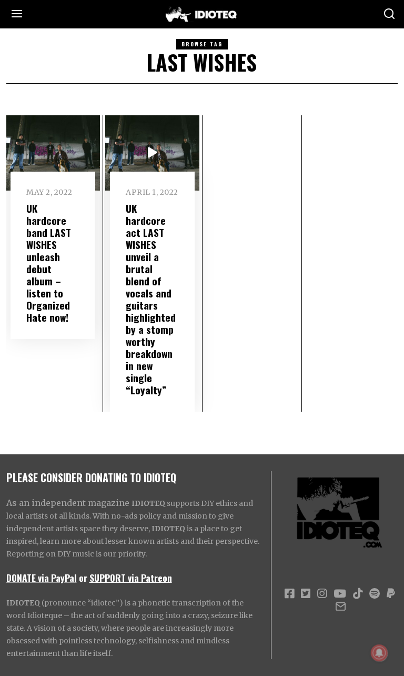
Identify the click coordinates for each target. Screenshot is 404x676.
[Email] (340, 606)
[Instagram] (322, 594)
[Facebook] (289, 594)
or (83, 577)
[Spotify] (374, 594)
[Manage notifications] (379, 652)
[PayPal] (391, 594)
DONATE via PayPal (41, 577)
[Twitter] (305, 594)
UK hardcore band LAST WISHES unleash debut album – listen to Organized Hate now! (48, 263)
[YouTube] (340, 594)
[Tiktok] (357, 594)
